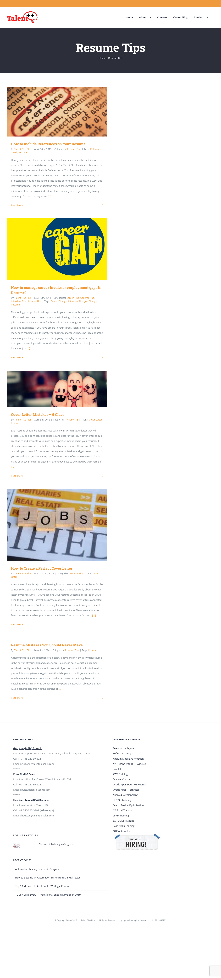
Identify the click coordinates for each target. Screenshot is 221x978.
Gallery (62, 112)
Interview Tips (18, 301)
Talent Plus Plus (22, 149)
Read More (17, 205)
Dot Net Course (121, 779)
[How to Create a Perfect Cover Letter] (57, 525)
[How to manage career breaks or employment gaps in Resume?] (57, 249)
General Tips (87, 297)
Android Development (125, 794)
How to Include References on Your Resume (52, 112)
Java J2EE (118, 769)
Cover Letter (95, 419)
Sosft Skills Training (123, 825)
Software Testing (122, 753)
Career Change (59, 301)
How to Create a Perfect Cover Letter (52, 525)
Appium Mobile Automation (128, 758)
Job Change (91, 301)
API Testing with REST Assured (129, 763)
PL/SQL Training (122, 800)
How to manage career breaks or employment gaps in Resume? (52, 249)
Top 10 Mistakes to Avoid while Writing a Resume (42, 886)
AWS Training (120, 774)
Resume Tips (74, 149)
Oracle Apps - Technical (126, 789)
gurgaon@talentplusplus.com (134, 920)
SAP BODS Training (123, 820)
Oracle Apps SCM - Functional (129, 784)
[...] (49, 196)
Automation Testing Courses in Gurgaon (37, 869)
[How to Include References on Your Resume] (57, 112)
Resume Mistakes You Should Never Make (47, 645)
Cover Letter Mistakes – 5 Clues (52, 388)
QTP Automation (122, 831)
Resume (23, 152)
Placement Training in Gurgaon (56, 844)
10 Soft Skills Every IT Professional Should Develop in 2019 (48, 894)
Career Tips (72, 297)
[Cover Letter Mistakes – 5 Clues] (57, 389)
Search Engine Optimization (128, 805)
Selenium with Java (123, 748)
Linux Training (121, 815)
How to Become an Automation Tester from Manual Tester (47, 877)
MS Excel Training (122, 810)
